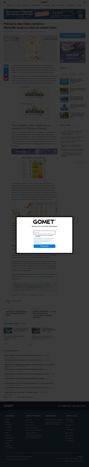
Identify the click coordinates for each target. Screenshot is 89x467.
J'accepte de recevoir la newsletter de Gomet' (44, 236)
